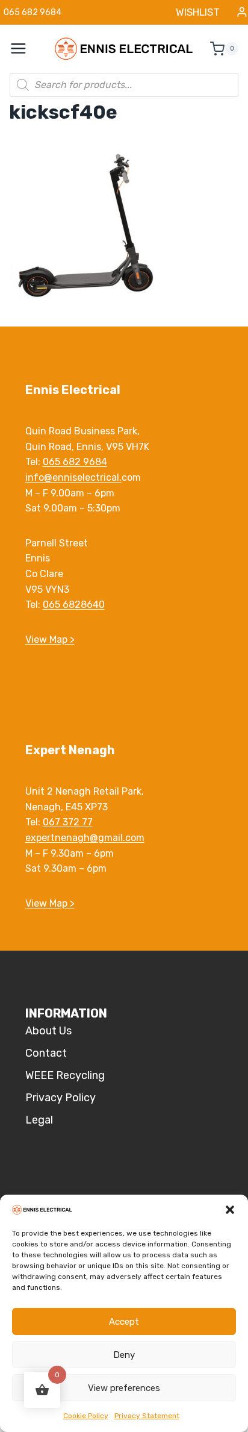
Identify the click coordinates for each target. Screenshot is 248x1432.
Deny (124, 1354)
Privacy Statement (146, 1416)
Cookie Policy (85, 1416)
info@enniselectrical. (73, 477)
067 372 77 (68, 822)
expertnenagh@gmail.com (84, 837)
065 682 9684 (75, 461)
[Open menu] (25, 49)
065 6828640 (74, 604)
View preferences (124, 1388)
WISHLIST (198, 12)
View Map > (50, 639)
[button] (230, 1210)
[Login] (242, 12)
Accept (124, 1321)
